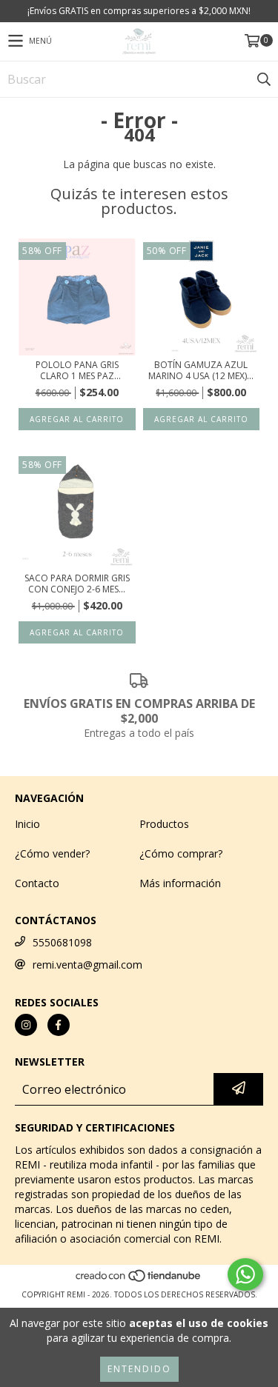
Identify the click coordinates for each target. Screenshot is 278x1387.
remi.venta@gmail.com (87, 964)
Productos (164, 824)
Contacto (37, 883)
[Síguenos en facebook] (58, 1025)
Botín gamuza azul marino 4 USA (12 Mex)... (201, 370)
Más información (180, 883)
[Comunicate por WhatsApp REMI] (245, 1274)
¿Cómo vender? (52, 853)
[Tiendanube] (139, 1279)
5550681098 (62, 942)
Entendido (139, 1369)
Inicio (27, 824)
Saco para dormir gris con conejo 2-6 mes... (77, 583)
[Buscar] (263, 79)
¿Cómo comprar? (180, 853)
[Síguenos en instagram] (26, 1025)
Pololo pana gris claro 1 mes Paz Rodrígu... (77, 370)
